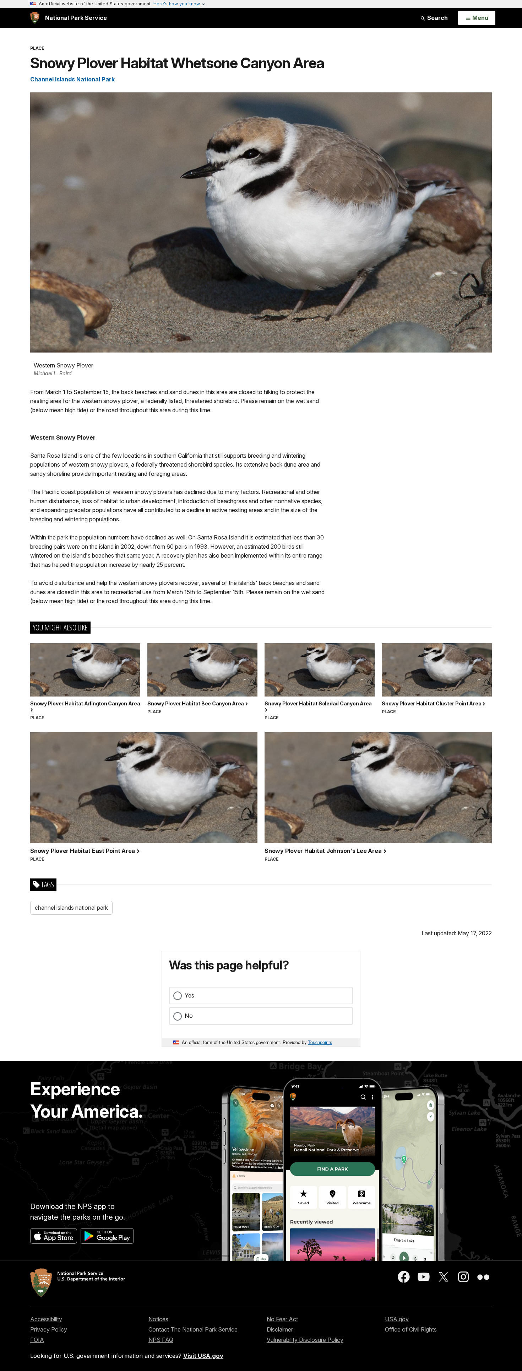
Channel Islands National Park (72, 79)
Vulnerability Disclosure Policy (305, 1339)
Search (437, 17)
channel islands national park (71, 907)
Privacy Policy (48, 1329)
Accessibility (46, 1319)
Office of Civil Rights (411, 1329)
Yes (189, 995)
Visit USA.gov (203, 1355)
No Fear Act (282, 1319)
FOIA (37, 1339)
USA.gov (397, 1319)
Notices (158, 1319)
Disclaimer (280, 1329)
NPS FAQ (160, 1339)
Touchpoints (320, 1042)
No (189, 1015)
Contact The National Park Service (193, 1329)
